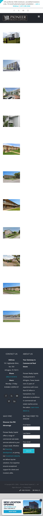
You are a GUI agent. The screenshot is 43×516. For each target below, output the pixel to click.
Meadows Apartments (11, 154)
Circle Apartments (11, 266)
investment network (13, 456)
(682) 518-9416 (11, 377)
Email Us (37, 490)
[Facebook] (6, 396)
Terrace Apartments (11, 294)
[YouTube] (17, 396)
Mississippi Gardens (11, 126)
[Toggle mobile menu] (39, 16)
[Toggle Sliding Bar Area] (2, 2)
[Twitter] (11, 396)
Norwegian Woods (11, 182)
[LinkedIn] (14, 401)
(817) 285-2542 (25, 6)
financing (8, 449)
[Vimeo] (9, 401)
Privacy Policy (27, 487)
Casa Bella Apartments (11, 322)
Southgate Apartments (11, 210)
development (7, 452)
